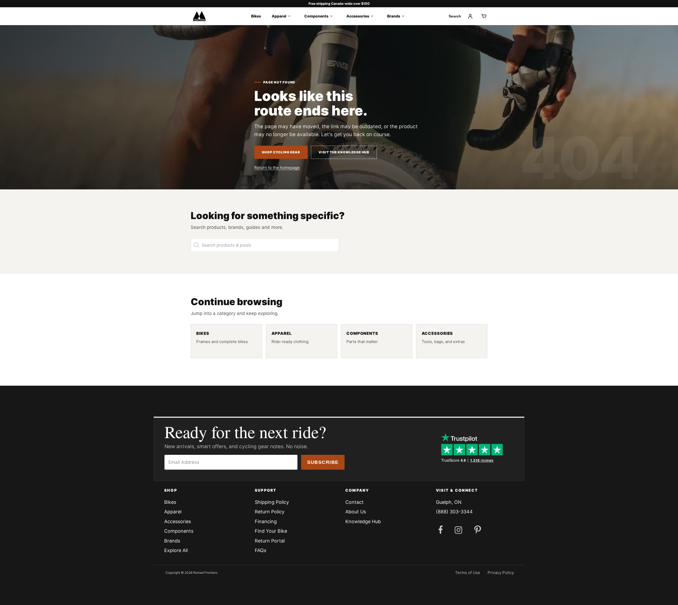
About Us (355, 511)
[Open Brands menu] (404, 16)
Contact (354, 502)
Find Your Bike (271, 531)
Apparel (279, 16)
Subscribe (323, 462)
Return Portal (270, 541)
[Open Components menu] (333, 16)
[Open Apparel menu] (290, 16)
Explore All (176, 550)
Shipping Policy (272, 502)
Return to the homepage (277, 167)
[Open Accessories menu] (373, 16)
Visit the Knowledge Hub (344, 152)
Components (316, 16)
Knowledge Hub (363, 521)
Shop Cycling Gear (281, 152)
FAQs (260, 550)
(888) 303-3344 (454, 511)
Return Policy (269, 511)
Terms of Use (467, 572)
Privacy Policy (501, 572)
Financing (266, 521)
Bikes (256, 16)
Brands (393, 16)
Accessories (357, 16)
